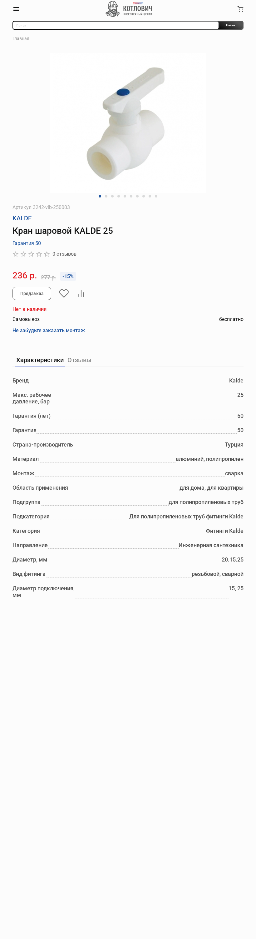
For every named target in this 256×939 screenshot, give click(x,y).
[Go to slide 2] (106, 196)
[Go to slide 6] (131, 196)
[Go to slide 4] (118, 196)
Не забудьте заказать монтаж (48, 330)
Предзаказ (31, 293)
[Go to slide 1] (100, 196)
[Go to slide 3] (112, 196)
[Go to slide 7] (137, 196)
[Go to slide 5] (125, 196)
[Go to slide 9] (150, 196)
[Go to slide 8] (143, 196)
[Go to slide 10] (156, 196)
